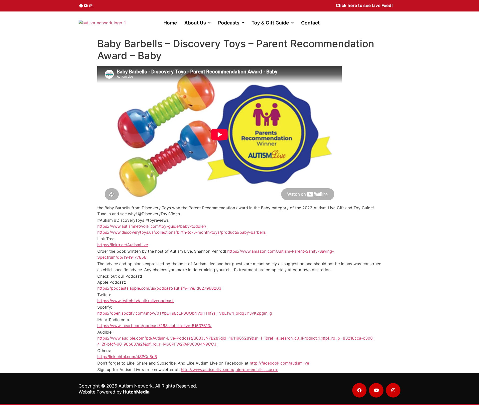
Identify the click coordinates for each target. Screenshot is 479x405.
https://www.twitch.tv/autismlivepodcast (135, 300)
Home (170, 23)
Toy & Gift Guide (270, 23)
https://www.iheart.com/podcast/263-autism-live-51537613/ (154, 325)
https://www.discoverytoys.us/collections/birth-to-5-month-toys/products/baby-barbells (181, 232)
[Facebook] (81, 5)
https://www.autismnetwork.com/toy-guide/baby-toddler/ (151, 226)
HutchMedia (136, 392)
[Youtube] (86, 5)
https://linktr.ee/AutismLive (122, 244)
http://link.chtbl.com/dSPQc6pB (127, 356)
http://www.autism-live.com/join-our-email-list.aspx (229, 369)
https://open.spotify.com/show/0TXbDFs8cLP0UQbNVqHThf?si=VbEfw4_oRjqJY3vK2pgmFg (184, 313)
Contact (310, 23)
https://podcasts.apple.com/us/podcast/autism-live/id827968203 (159, 288)
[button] (197, 23)
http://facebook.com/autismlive (279, 363)
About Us (195, 23)
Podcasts (228, 23)
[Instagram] (90, 5)
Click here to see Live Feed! (364, 5)
